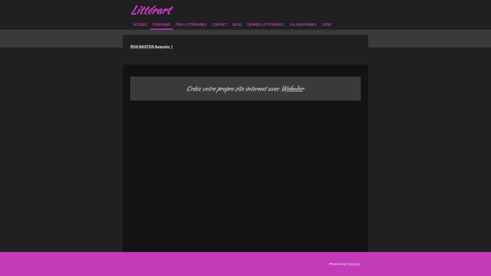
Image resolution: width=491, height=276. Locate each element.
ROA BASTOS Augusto (151, 46)
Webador (292, 88)
